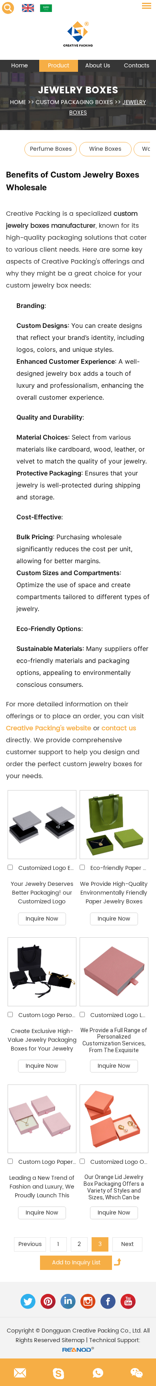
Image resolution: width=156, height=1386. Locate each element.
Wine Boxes (105, 149)
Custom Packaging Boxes (74, 102)
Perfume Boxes (51, 149)
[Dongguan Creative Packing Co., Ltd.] (78, 30)
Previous (30, 1244)
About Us (97, 65)
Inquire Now (42, 918)
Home (19, 65)
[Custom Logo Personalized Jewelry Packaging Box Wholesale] (42, 972)
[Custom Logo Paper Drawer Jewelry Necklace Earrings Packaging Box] (42, 1119)
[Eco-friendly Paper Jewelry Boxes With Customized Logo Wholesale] (114, 825)
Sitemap (73, 1340)
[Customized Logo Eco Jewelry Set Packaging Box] (42, 825)
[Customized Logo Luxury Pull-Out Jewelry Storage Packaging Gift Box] (114, 972)
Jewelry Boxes (78, 91)
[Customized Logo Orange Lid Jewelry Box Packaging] (114, 1119)
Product (58, 65)
